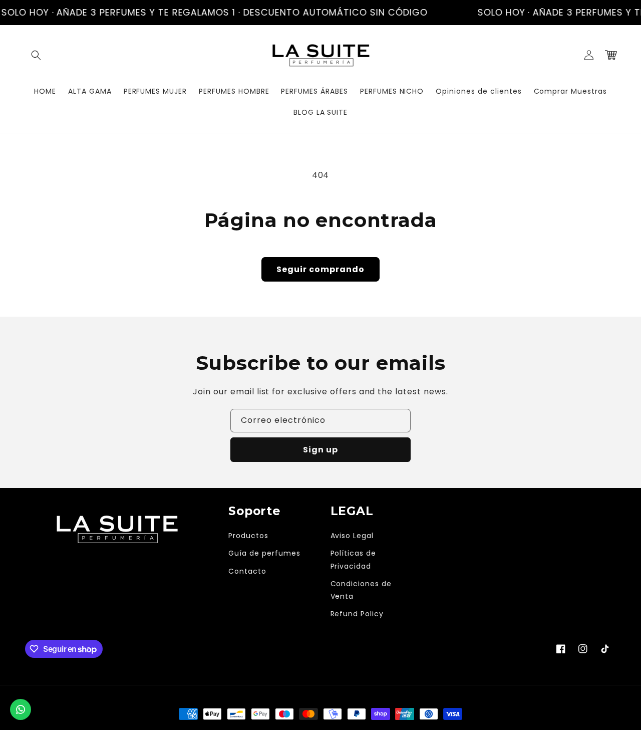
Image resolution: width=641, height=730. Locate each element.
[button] (36, 55)
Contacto (247, 571)
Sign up (320, 449)
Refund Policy (357, 614)
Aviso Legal (352, 536)
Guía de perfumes (264, 553)
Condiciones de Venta (361, 590)
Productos (248, 536)
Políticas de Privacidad (354, 559)
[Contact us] (20, 709)
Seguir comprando (320, 269)
